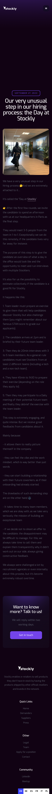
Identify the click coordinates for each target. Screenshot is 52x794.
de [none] (26, 791)
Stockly (31, 199)
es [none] (31, 791)
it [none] (42, 791)
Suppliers (26, 718)
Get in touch (26, 635)
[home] (10, 8)
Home (26, 708)
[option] (26, 791)
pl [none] (46, 791)
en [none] (20, 791)
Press (26, 722)
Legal (26, 742)
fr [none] (36, 791)
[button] (46, 8)
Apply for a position (26, 752)
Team (26, 747)
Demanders (26, 713)
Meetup (26, 781)
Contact (26, 756)
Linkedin (26, 776)
